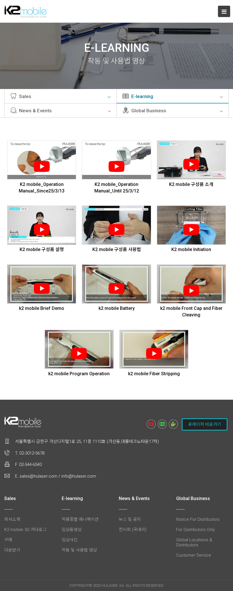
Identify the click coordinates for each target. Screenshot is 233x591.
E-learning (141, 96)
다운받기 (12, 550)
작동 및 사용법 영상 (79, 550)
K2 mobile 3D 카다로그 (25, 529)
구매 (8, 539)
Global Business (148, 110)
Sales (24, 96)
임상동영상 (72, 529)
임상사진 (70, 539)
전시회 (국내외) (133, 529)
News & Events (35, 110)
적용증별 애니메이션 (80, 519)
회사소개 (12, 519)
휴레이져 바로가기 (204, 424)
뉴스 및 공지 (130, 519)
